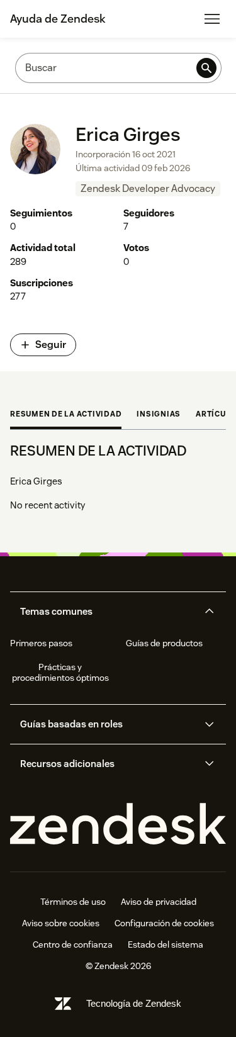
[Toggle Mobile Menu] (212, 19)
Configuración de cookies (164, 923)
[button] (107, 611)
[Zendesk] (118, 824)
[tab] (65, 415)
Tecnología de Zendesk (133, 1003)
